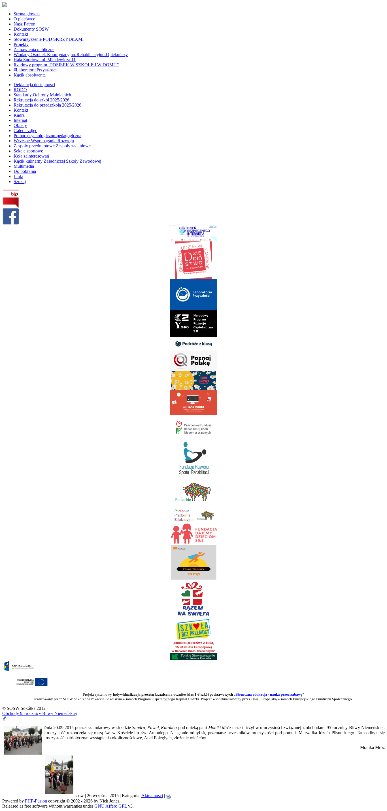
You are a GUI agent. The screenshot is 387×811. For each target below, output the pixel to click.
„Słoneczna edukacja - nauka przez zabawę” (269, 694)
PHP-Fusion (36, 801)
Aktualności (152, 795)
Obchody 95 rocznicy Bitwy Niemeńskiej (39, 713)
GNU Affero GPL (110, 806)
